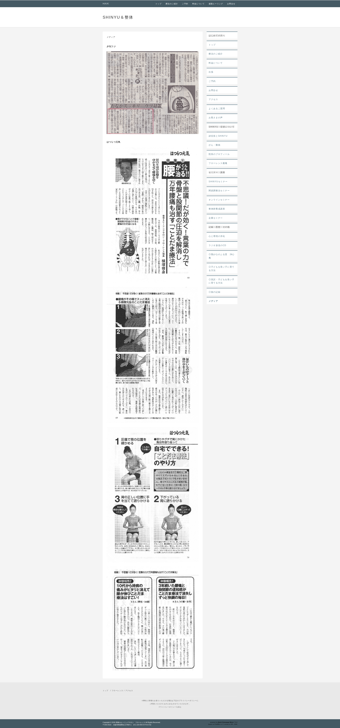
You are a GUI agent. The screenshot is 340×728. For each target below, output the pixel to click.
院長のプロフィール (219, 154)
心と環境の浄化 (217, 236)
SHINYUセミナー (218, 181)
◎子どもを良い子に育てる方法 (221, 268)
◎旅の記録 (214, 292)
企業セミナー (216, 218)
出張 (211, 72)
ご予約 (185, 4)
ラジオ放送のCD (217, 245)
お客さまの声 (216, 117)
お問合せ (231, 4)
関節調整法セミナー (219, 190)
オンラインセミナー (219, 200)
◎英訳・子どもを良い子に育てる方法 (221, 281)
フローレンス (117, 691)
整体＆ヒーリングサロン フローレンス (130, 722)
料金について (198, 4)
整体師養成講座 (217, 209)
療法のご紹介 (172, 4)
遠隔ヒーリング (216, 4)
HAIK (106, 3)
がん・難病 (214, 145)
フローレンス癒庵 (218, 163)
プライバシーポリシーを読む (170, 707)
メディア (213, 301)
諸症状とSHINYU (218, 136)
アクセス (213, 99)
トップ (158, 4)
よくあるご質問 (217, 108)
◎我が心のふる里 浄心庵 (221, 256)
